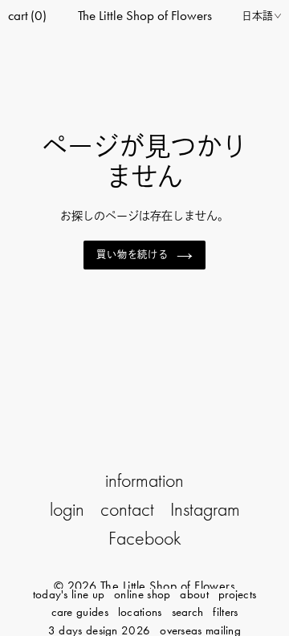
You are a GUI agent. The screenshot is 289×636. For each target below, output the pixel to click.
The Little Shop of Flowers (145, 15)
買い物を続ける (132, 255)
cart (27, 15)
